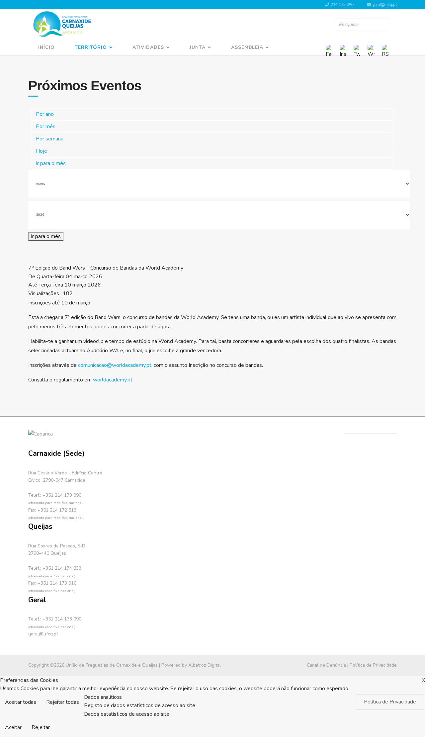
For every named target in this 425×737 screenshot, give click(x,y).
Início (46, 47)
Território (91, 47)
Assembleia (247, 47)
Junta (198, 47)
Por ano (45, 114)
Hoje (41, 151)
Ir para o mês (51, 163)
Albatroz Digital (204, 665)
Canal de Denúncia (326, 665)
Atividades (148, 47)
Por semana (49, 138)
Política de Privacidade (373, 665)
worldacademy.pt (112, 379)
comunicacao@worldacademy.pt (114, 365)
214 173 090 (342, 5)
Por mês (45, 126)
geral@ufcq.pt (385, 5)
